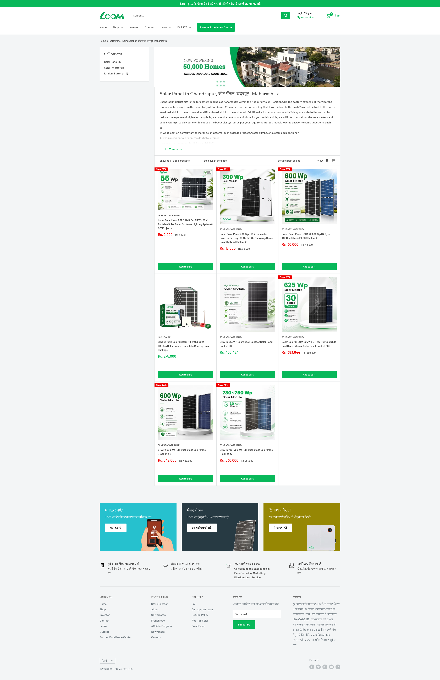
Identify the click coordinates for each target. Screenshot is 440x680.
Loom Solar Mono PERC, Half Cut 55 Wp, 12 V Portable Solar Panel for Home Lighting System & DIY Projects (185, 224)
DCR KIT (182, 27)
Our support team (202, 609)
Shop (116, 27)
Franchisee (158, 620)
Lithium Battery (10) (116, 73)
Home (103, 27)
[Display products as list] (333, 160)
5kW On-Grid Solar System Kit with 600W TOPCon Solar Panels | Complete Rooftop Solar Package (184, 345)
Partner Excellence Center (216, 27)
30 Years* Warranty (293, 229)
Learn (164, 27)
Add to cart (185, 266)
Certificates (158, 614)
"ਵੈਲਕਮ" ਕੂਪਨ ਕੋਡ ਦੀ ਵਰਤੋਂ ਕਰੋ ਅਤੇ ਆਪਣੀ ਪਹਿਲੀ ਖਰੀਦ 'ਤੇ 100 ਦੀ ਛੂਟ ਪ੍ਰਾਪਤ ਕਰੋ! (220, 3)
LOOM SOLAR (164, 337)
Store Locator (159, 603)
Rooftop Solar (200, 620)
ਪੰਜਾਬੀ (105, 660)
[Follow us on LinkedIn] (338, 666)
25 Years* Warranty (169, 215)
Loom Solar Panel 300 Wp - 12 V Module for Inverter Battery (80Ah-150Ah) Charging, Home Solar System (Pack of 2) (246, 238)
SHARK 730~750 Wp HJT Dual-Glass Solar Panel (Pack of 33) (246, 451)
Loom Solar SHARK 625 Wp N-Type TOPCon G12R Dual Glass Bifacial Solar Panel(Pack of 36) (309, 343)
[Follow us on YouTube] (331, 666)
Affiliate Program (161, 626)
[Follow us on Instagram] (324, 666)
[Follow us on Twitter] (318, 666)
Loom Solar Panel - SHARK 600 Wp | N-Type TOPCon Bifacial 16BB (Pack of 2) (306, 236)
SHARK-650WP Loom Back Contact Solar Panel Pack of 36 (246, 343)
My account (304, 17)
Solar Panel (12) (113, 61)
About (155, 609)
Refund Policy (200, 614)
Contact (150, 27)
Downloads (158, 631)
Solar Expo (198, 626)
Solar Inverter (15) (114, 67)
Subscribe (244, 624)
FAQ (194, 603)
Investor (134, 27)
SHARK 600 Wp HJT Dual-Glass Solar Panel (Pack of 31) (182, 451)
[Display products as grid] (327, 160)
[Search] (285, 15)
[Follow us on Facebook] (311, 666)
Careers (156, 637)
